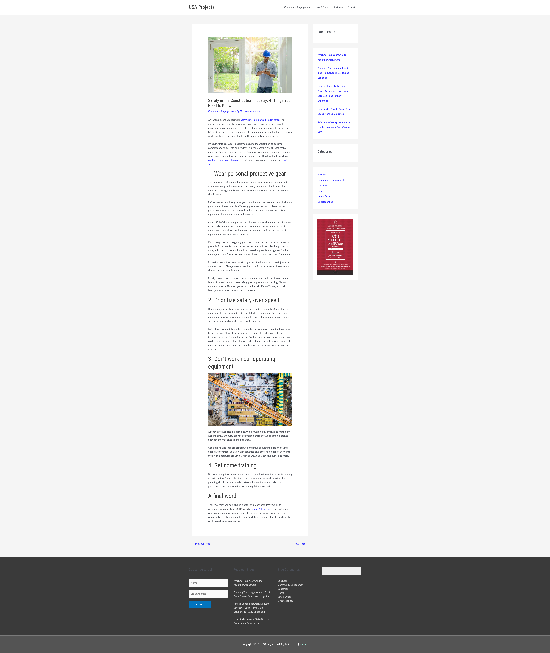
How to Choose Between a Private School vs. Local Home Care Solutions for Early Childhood (251, 607)
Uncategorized (325, 201)
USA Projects (202, 7)
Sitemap (303, 644)
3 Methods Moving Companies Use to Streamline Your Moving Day (333, 127)
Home (320, 191)
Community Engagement (297, 7)
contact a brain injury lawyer (223, 160)
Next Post (301, 543)
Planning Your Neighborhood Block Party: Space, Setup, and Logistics (333, 73)
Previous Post (201, 543)
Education (353, 7)
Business (338, 7)
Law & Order (322, 7)
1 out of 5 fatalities (260, 509)
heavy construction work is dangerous (260, 119)
